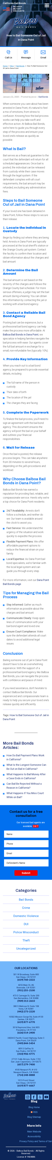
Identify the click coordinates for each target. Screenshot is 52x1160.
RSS (35, 1112)
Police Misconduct (26, 932)
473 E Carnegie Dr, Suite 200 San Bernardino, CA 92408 (26, 996)
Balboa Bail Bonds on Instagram (27, 1096)
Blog (12, 66)
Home (5, 66)
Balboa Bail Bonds (9, 1095)
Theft (26, 940)
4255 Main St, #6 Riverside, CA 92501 (26, 986)
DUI (26, 924)
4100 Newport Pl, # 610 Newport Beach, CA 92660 (26, 1071)
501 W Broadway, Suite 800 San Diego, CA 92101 (26, 975)
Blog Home (34, 1107)
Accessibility (34, 1136)
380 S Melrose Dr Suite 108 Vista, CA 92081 (26, 1007)
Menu (47, 5)
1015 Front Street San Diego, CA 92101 (26, 1081)
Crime (26, 908)
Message (26, 57)
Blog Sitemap (34, 1117)
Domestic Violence (26, 916)
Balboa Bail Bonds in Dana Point (20, 334)
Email (43, 57)
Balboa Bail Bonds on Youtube (46, 1096)
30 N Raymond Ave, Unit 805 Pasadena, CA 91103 (26, 1028)
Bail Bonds (20, 66)
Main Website (34, 1131)
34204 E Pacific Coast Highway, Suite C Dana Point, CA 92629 (26, 1039)
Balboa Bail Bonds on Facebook (33, 1096)
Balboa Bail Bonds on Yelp (40, 1096)
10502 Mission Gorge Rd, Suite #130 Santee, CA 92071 (26, 1018)
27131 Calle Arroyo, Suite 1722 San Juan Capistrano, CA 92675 (26, 1060)
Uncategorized (26, 948)
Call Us (8, 57)
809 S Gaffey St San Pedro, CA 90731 (26, 1049)
